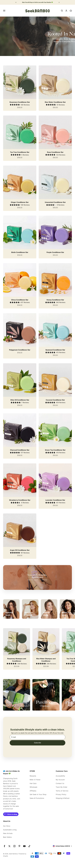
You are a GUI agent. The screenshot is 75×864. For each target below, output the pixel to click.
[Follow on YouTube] (24, 846)
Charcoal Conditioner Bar (19, 450)
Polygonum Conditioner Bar (19, 350)
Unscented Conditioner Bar (55, 202)
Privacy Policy (61, 794)
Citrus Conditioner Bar (19, 300)
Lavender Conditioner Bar (55, 500)
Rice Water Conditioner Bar (55, 102)
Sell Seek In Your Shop (38, 794)
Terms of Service (62, 791)
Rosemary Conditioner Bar (20, 102)
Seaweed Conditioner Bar (55, 350)
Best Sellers (7, 837)
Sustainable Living (10, 830)
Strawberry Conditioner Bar (19, 500)
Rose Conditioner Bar (55, 152)
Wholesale (33, 787)
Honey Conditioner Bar (55, 300)
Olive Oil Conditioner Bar (19, 400)
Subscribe (37, 743)
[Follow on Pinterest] (19, 846)
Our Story (6, 826)
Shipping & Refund (62, 798)
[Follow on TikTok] (29, 846)
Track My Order (61, 787)
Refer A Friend (35, 780)
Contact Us (60, 783)
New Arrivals (7, 833)
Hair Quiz (33, 783)
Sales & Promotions (37, 798)
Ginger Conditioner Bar (20, 202)
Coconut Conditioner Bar (55, 400)
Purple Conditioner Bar (55, 252)
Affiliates (33, 791)
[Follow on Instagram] (14, 846)
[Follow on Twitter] (9, 846)
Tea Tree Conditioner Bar (19, 152)
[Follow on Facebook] (4, 846)
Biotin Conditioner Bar (19, 252)
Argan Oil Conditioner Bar (20, 550)
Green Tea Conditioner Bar (55, 450)
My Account (60, 780)
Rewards (33, 776)
